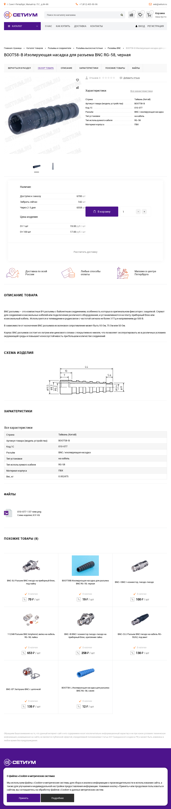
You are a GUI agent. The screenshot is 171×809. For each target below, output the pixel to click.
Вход (141, 26)
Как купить (63, 26)
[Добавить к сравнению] (77, 88)
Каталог (17, 26)
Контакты (96, 26)
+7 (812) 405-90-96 (88, 4)
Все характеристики (141, 91)
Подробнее (57, 798)
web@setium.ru (160, 4)
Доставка (80, 26)
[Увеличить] (42, 115)
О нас (48, 26)
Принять (23, 798)
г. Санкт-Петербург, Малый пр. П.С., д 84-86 (27, 4)
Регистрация (155, 26)
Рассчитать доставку (85, 251)
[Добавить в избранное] (77, 80)
